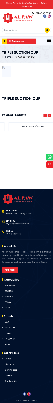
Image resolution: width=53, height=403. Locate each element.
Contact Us (27, 6)
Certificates (27, 3)
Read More (10, 270)
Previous (45, 115)
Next (49, 115)
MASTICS (9, 296)
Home (9, 3)
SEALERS (9, 291)
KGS (7, 322)
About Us (17, 3)
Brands (36, 3)
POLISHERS (10, 285)
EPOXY (8, 302)
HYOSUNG (10, 338)
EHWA (8, 333)
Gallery (43, 3)
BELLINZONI (10, 327)
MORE (7, 307)
